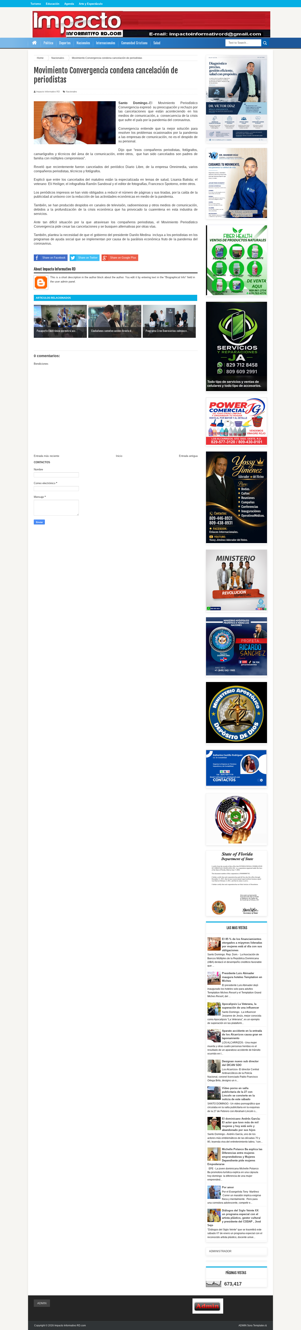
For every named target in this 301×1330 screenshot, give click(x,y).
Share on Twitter (87, 257)
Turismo (36, 3)
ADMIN (41, 1303)
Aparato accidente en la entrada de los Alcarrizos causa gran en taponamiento (242, 1034)
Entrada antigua (188, 455)
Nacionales (71, 91)
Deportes (65, 42)
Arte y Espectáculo (91, 3)
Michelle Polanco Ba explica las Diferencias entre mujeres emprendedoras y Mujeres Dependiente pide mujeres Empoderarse (235, 1157)
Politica (48, 42)
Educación (52, 3)
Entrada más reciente (46, 455)
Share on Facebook (54, 257)
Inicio (119, 455)
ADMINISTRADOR (220, 1251)
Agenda (69, 3)
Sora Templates (256, 1325)
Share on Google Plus (123, 257)
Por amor (228, 1187)
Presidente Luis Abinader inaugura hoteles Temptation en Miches (242, 977)
